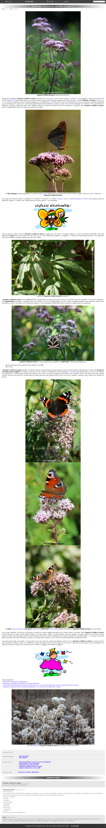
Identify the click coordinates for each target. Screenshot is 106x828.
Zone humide (15, 9)
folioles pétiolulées (75, 199)
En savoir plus (75, 826)
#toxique (28, 772)
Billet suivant (23, 757)
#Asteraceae (21, 772)
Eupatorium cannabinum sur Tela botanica (15, 681)
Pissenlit (97, 98)
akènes (35, 745)
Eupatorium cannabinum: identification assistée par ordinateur (21, 683)
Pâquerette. (10, 100)
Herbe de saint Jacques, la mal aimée (29, 768)
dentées (86, 199)
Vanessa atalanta (17, 629)
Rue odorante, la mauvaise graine (29, 763)
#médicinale (35, 772)
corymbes (91, 193)
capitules (73, 98)
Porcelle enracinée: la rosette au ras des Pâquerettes (35, 762)
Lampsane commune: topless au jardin (30, 766)
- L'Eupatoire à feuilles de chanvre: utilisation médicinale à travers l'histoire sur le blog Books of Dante (31, 687)
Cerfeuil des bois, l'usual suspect (29, 765)
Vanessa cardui (53, 629)
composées (60, 199)
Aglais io (35, 629)
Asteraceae (49, 98)
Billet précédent (23, 756)
